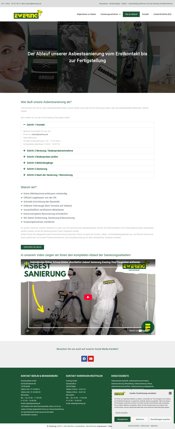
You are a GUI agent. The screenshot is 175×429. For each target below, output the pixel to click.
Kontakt (145, 14)
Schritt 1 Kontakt (36, 124)
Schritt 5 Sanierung (37, 168)
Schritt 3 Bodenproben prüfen (42, 156)
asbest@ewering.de (40, 134)
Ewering (52, 426)
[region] (87, 57)
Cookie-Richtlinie (134, 425)
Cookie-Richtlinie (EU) (162, 14)
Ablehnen (140, 419)
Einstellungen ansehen (160, 419)
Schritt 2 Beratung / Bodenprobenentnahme (50, 150)
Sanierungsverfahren (109, 14)
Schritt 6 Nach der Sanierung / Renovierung (50, 175)
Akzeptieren (122, 419)
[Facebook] (84, 359)
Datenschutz (145, 425)
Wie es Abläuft (131, 14)
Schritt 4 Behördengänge (40, 162)
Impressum (154, 425)
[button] (170, 393)
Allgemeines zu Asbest (86, 14)
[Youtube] (91, 359)
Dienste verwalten (121, 412)
